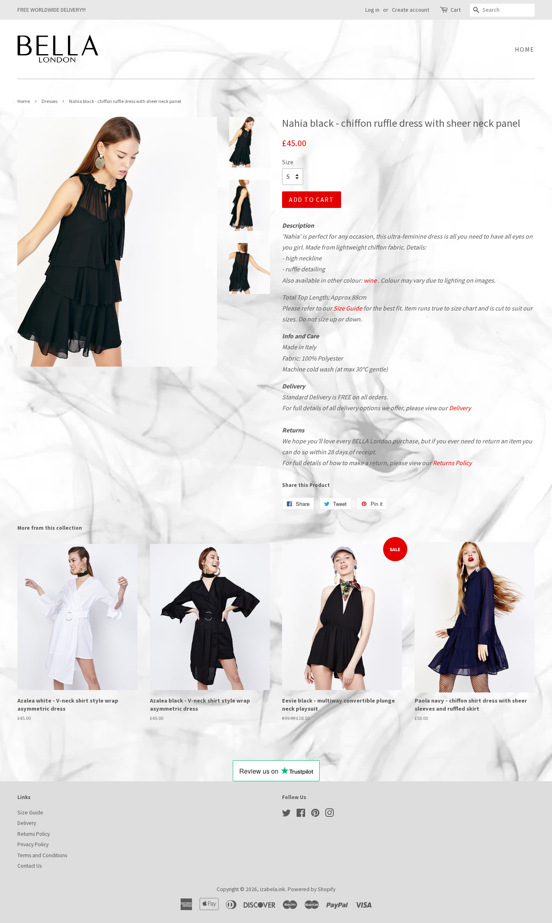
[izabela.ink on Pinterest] (315, 814)
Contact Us (29, 865)
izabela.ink (272, 889)
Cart (456, 9)
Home (525, 49)
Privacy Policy (32, 844)
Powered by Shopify (311, 889)
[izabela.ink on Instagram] (329, 814)
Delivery (460, 408)
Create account (410, 9)
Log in (372, 9)
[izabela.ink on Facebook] (300, 814)
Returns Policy (452, 463)
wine (370, 280)
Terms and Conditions (42, 855)
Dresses (49, 101)
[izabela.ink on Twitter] (286, 814)
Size (287, 162)
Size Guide (347, 308)
